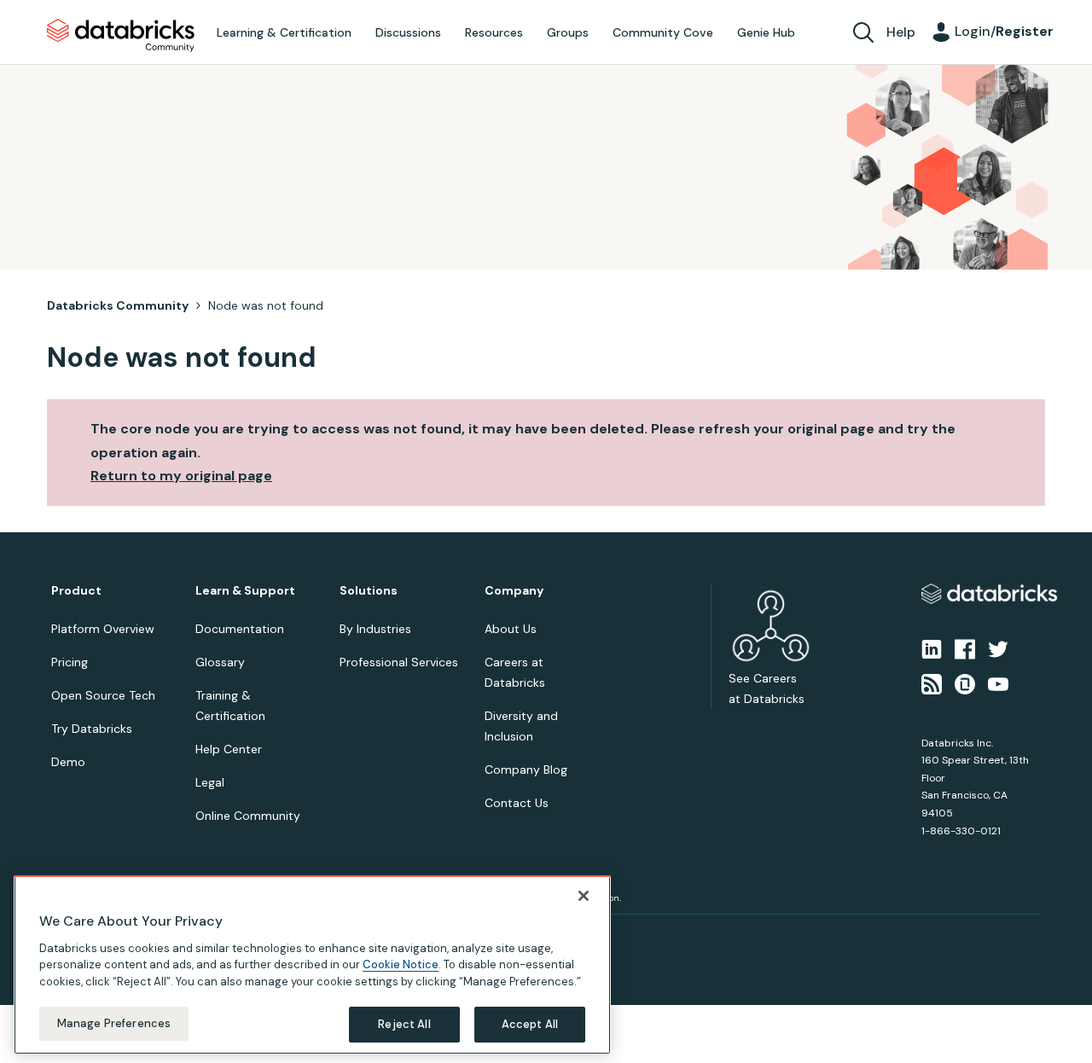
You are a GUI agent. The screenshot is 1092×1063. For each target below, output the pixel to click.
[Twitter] (998, 648)
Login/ (1004, 31)
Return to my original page (181, 476)
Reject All (404, 1024)
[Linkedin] (931, 648)
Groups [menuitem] (568, 32)
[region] (312, 964)
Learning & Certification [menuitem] (284, 32)
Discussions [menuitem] (408, 32)
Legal (209, 782)
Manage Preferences (114, 1023)
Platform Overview (102, 628)
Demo (68, 762)
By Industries (375, 628)
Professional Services (399, 662)
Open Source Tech (103, 695)
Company (514, 591)
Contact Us (517, 802)
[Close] (583, 896)
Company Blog (526, 769)
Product (76, 591)
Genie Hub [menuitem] (766, 32)
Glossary (220, 662)
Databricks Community (120, 36)
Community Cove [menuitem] (663, 32)
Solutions (369, 591)
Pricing (69, 662)
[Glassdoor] (965, 682)
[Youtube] (998, 682)
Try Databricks (91, 728)
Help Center (228, 749)
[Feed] (931, 682)
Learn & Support (245, 591)
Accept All (530, 1024)
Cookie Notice (401, 964)
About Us (511, 628)
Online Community (247, 815)
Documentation (239, 628)
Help (900, 32)
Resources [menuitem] (494, 32)
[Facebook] (965, 648)
